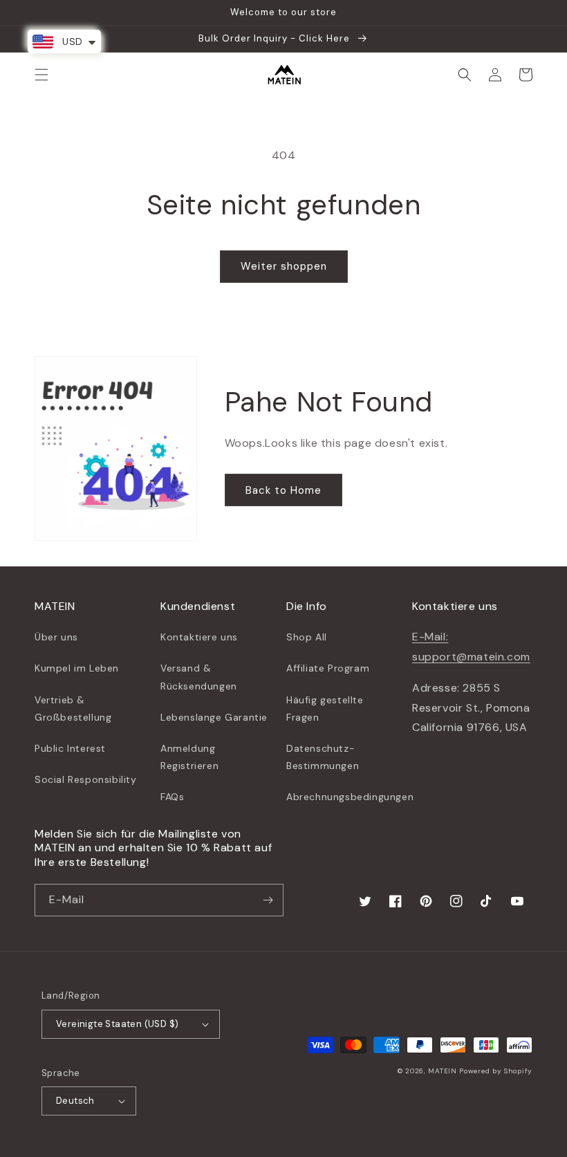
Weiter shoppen (284, 266)
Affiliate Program (327, 668)
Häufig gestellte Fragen (325, 708)
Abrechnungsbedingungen (349, 796)
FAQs (172, 796)
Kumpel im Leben (77, 668)
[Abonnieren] (267, 900)
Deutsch (75, 1101)
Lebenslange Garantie (214, 717)
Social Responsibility (86, 779)
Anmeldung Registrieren (189, 757)
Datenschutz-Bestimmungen (322, 757)
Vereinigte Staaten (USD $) (117, 1024)
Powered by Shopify (495, 1070)
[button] (41, 74)
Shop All (306, 637)
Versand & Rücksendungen (198, 677)
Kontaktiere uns (199, 637)
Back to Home (283, 490)
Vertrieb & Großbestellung (73, 708)
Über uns (56, 637)
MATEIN (442, 1070)
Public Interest (70, 748)
